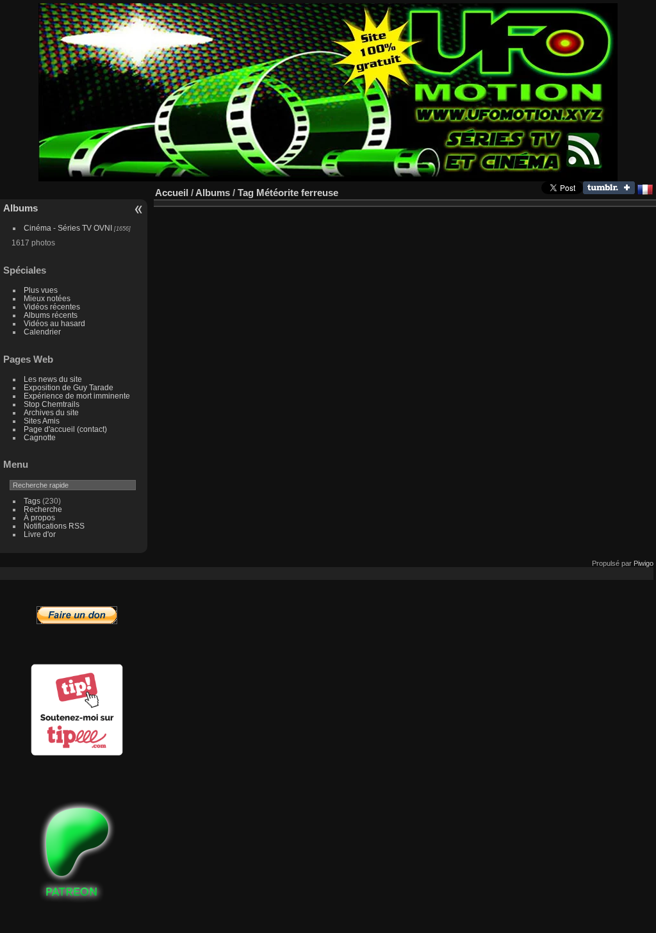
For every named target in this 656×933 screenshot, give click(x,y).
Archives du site (51, 412)
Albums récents (51, 315)
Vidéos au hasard (54, 323)
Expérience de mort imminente (77, 396)
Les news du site (53, 379)
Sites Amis (42, 421)
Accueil (171, 192)
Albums (20, 207)
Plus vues (41, 290)
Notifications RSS (54, 526)
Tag (246, 192)
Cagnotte (40, 437)
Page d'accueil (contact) (65, 429)
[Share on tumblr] (609, 191)
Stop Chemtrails (51, 404)
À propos (39, 517)
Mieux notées (47, 298)
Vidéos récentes (52, 306)
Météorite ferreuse (297, 192)
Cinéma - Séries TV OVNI (68, 228)
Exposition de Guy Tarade (68, 387)
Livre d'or (40, 534)
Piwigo (643, 563)
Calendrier (42, 331)
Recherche (43, 509)
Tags (32, 501)
